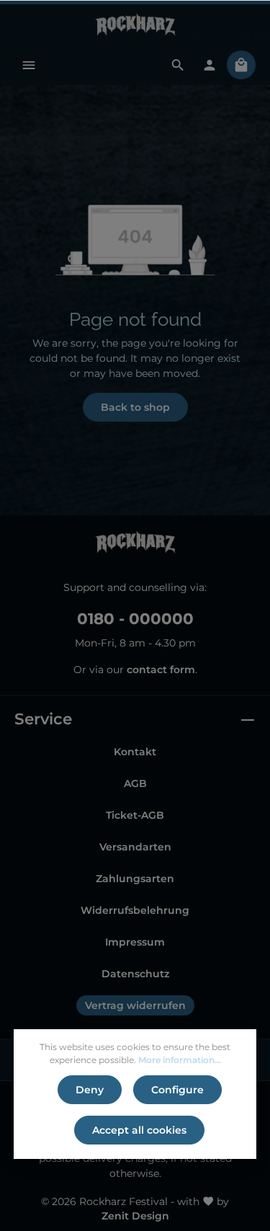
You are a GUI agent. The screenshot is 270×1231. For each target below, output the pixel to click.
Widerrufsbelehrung (135, 910)
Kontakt (135, 751)
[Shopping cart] (241, 64)
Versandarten (135, 846)
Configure (177, 1089)
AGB (135, 783)
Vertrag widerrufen (135, 1005)
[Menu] (28, 64)
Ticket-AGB (135, 815)
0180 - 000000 (135, 618)
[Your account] (209, 64)
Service (43, 718)
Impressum (135, 942)
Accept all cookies (139, 1130)
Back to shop (135, 407)
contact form (161, 669)
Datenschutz (135, 973)
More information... (179, 1059)
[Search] (177, 64)
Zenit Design (135, 1215)
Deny (90, 1089)
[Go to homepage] (134, 24)
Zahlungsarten (135, 878)
